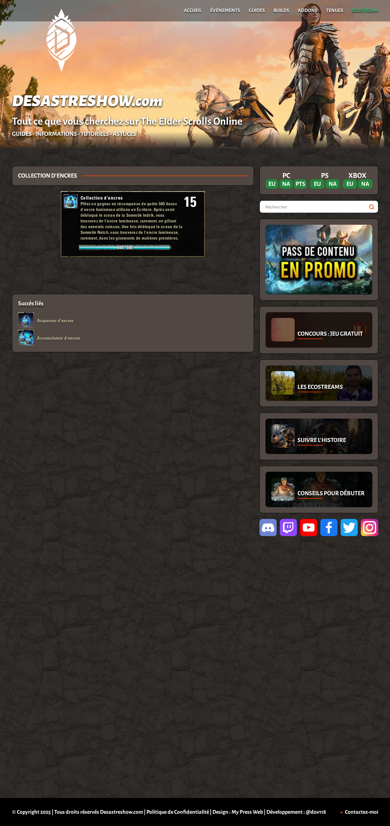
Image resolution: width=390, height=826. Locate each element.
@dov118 (316, 812)
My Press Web (247, 812)
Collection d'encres (102, 198)
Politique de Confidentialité (177, 812)
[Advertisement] (133, 275)
